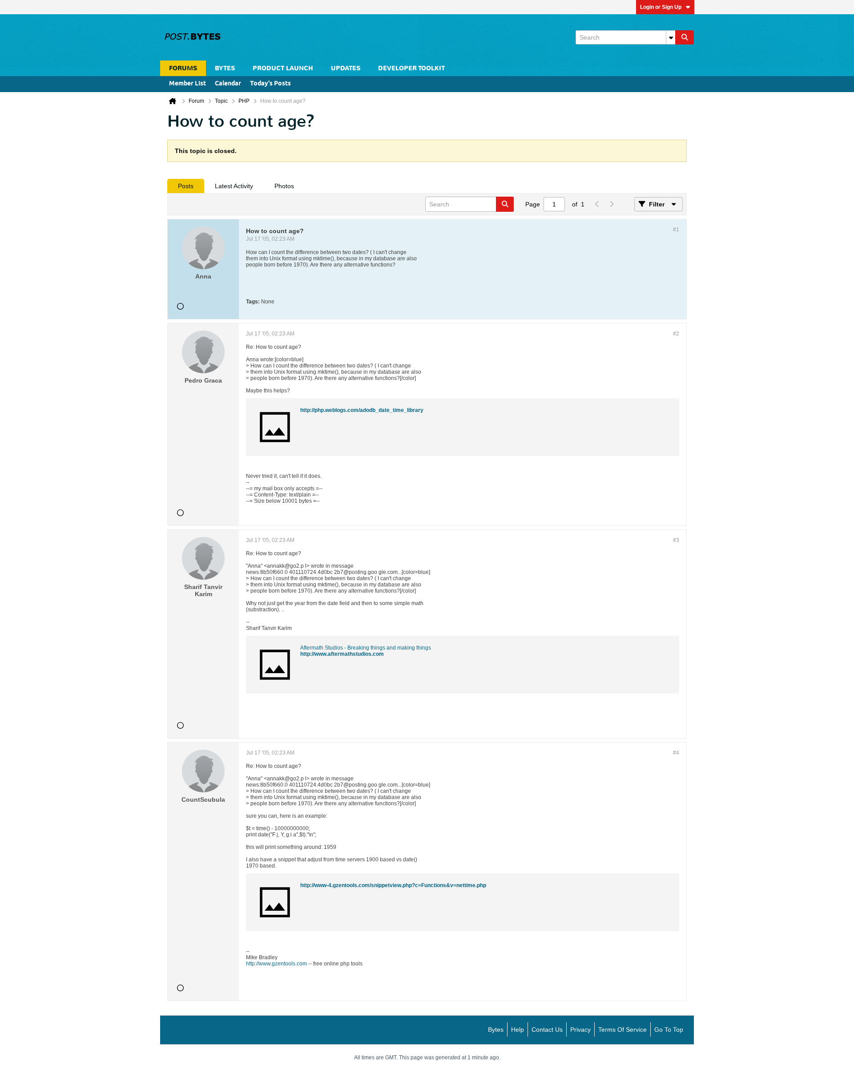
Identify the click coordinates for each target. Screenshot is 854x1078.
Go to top (668, 1029)
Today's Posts (270, 84)
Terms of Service (622, 1029)
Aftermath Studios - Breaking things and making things (365, 648)
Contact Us (547, 1029)
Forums (183, 68)
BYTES (225, 68)
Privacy (580, 1029)
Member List (187, 84)
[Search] (684, 37)
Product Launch (283, 68)
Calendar (228, 84)
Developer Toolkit (411, 68)
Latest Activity (234, 186)
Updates (345, 68)
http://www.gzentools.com (276, 964)
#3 (676, 540)
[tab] (185, 186)
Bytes (496, 1029)
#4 (676, 753)
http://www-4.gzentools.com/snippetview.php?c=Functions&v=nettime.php (393, 885)
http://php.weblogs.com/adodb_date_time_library (361, 410)
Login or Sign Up (660, 7)
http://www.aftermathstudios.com (342, 654)
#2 (676, 334)
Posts (185, 186)
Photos (284, 186)
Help (517, 1029)
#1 (676, 229)
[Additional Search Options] (671, 37)
